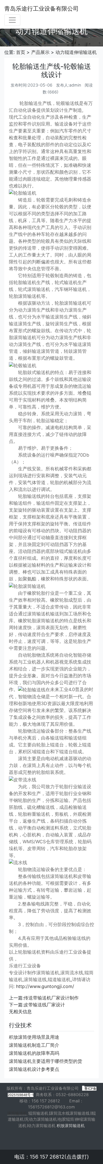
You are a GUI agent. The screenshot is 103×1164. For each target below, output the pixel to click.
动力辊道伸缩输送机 (76, 52)
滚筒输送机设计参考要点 (34, 1069)
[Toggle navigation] (12, 20)
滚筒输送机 (17, 1113)
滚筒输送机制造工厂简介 (34, 1045)
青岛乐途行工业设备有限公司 (41, 8)
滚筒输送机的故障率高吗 (34, 1053)
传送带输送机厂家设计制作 (51, 998)
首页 (20, 52)
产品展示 (40, 52)
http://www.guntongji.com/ (45, 986)
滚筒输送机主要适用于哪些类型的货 (45, 1061)
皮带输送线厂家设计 (44, 1005)
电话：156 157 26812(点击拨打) (51, 1157)
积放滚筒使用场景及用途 (34, 1037)
